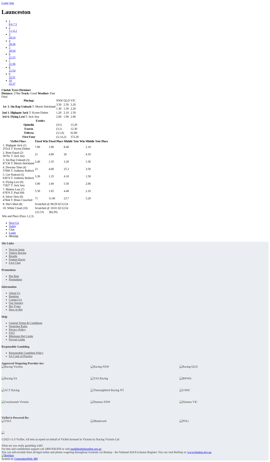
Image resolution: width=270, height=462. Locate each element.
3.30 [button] (37, 176)
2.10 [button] (88, 146)
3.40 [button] (37, 161)
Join (11, 3)
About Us (14, 293)
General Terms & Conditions (25, 323)
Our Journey (16, 303)
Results (13, 256)
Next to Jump (16, 249)
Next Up (14, 222)
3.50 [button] (88, 169)
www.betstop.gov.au (199, 452)
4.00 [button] (51, 154)
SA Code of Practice (21, 356)
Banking (14, 296)
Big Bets (14, 276)
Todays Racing (17, 252)
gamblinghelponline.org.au (85, 448)
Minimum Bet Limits (21, 336)
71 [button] (36, 198)
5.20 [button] (88, 198)
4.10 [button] (88, 154)
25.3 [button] (66, 169)
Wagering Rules (18, 326)
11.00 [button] (52, 198)
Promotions (15, 279)
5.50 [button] (66, 183)
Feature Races (17, 259)
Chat (11, 229)
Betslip (13, 236)
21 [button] (36, 154)
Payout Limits (17, 339)
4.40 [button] (66, 191)
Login (4, 3)
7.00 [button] (37, 146)
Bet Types (15, 306)
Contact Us (15, 299)
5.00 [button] (37, 183)
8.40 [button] (66, 146)
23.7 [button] (66, 198)
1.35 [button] (51, 161)
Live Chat (14, 262)
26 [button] (65, 154)
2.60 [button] (88, 183)
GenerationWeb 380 (26, 458)
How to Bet (15, 309)
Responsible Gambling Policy (26, 352)
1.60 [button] (51, 183)
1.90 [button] (51, 146)
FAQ (12, 332)
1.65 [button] (51, 191)
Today (12, 226)
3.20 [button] (66, 161)
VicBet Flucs (18, 141)
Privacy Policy (17, 329)
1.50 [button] (88, 161)
